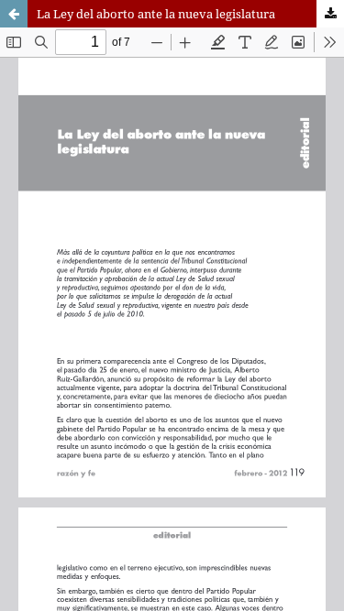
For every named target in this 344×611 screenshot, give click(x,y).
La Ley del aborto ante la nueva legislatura (156, 13)
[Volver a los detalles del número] (14, 13)
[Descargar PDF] (330, 13)
